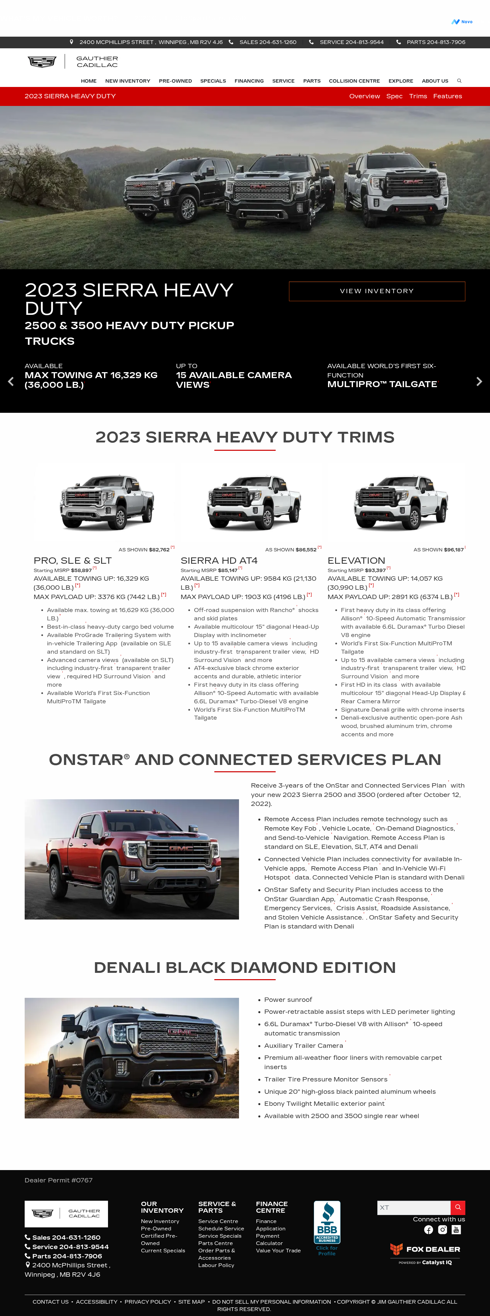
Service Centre (218, 1221)
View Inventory (377, 291)
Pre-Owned (156, 1229)
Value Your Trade (278, 1251)
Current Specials (163, 1251)
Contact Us (51, 1302)
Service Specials (220, 1236)
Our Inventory (162, 1207)
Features (447, 96)
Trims (418, 96)
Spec (394, 96)
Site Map (192, 1302)
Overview (364, 96)
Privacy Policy (148, 1302)
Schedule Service (221, 1229)
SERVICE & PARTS (217, 1207)
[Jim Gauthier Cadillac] (73, 62)
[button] (89, 82)
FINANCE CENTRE (272, 1207)
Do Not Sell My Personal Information (272, 1302)
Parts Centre (215, 1243)
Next (479, 381)
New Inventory (160, 1221)
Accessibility (97, 1302)
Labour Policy (216, 1265)
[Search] (458, 1208)
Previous (11, 381)
